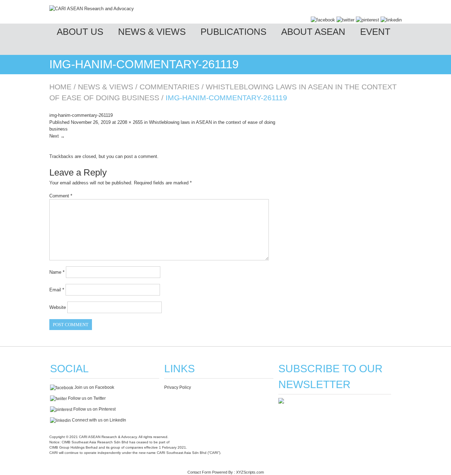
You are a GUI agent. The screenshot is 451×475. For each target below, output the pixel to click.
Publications (233, 31)
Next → (57, 136)
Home (60, 87)
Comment (60, 195)
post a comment (140, 156)
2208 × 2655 (130, 122)
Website (57, 307)
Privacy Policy (177, 387)
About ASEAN (313, 31)
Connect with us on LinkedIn (98, 420)
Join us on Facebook (93, 387)
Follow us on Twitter (86, 398)
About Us (80, 31)
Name (56, 272)
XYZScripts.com (250, 472)
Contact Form (199, 472)
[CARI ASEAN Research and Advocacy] (91, 8)
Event (375, 31)
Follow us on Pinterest (94, 409)
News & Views (152, 31)
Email (56, 289)
